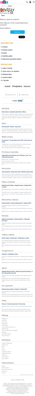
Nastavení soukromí (12, 391)
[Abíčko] (4, 3)
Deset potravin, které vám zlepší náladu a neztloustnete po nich (15, 278)
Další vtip (17, 32)
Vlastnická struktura (22, 391)
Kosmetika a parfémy (6, 351)
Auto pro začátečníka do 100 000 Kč (10, 330)
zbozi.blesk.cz (5, 325)
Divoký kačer (13, 238)
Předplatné (17, 86)
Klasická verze (11, 94)
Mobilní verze (24, 94)
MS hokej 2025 (6, 126)
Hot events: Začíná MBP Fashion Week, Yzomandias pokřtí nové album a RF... (17, 257)
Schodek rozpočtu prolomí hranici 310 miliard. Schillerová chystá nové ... (17, 209)
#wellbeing (11, 254)
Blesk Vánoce (5, 112)
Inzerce (27, 86)
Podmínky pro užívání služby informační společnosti (17, 388)
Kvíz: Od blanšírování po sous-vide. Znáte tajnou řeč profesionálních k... (17, 227)
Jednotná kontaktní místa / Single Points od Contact (17, 392)
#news (16, 254)
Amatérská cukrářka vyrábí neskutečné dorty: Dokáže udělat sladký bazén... (17, 224)
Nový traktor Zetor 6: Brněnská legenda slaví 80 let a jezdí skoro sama (17, 294)
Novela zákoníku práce (17, 203)
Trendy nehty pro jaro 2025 (17, 140)
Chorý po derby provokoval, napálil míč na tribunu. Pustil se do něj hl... (17, 129)
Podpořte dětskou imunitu (8, 271)
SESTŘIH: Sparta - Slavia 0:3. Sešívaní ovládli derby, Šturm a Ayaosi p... (17, 307)
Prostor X (4, 304)
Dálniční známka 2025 (27, 172)
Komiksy (17, 289)
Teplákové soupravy (6, 353)
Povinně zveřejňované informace (17, 393)
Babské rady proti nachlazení (23, 271)
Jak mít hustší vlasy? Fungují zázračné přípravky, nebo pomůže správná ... (16, 292)
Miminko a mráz (24, 155)
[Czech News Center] (20, 100)
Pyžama (3, 349)
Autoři (7, 86)
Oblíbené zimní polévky (8, 219)
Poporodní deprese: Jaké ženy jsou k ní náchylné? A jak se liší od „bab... (16, 281)
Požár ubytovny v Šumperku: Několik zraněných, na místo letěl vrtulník (17, 114)
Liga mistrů (18, 126)
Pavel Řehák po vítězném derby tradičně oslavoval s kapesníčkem (16, 311)
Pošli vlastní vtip (5, 13)
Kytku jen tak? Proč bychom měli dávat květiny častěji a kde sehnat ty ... (17, 260)
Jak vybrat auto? (5, 335)
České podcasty (5, 367)
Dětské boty (4, 355)
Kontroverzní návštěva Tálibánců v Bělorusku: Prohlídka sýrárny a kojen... (16, 118)
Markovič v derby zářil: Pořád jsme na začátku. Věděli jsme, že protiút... (17, 130)
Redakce (18, 380)
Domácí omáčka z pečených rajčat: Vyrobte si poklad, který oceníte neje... (16, 230)
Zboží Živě (4, 320)
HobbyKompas (5, 328)
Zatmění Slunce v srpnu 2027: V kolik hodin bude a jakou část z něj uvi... (16, 195)
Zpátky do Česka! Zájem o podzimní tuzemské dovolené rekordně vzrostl (16, 243)
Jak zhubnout (5, 140)
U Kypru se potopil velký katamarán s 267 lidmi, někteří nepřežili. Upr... (17, 116)
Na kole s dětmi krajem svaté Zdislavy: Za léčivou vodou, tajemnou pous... (16, 163)
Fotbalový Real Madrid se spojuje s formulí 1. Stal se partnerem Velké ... (17, 177)
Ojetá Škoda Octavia (6, 333)
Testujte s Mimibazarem (7, 343)
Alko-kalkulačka (6, 172)
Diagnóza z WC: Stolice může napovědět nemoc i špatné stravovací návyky (16, 276)
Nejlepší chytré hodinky (8, 185)
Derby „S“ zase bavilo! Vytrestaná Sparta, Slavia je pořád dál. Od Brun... (17, 132)
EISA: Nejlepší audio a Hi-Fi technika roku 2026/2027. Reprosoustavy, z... (17, 190)
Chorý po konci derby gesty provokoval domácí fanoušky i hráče (16, 309)
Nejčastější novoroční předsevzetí (10, 155)
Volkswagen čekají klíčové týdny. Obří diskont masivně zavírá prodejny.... (15, 206)
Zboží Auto (4, 332)
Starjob (3, 366)
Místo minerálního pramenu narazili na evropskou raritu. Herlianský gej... (16, 246)
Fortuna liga (22, 304)
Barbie (3, 346)
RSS (23, 380)
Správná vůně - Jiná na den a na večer (10, 159)
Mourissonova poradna (8, 289)
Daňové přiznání (6, 203)
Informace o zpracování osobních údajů (15, 389)
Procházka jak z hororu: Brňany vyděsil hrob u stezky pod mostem (16, 144)
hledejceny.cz (5, 318)
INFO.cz (24, 112)
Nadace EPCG (27, 203)
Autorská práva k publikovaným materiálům (17, 387)
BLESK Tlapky (5, 238)
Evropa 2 (4, 372)
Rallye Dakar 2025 (16, 172)
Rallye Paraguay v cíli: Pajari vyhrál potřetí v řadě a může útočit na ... (17, 174)
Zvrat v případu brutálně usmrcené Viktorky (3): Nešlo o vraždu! (16, 147)
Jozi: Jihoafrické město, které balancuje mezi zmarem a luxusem (16, 240)
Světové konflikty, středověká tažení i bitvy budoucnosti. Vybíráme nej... (17, 296)
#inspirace (4, 254)
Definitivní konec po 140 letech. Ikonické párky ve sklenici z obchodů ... (17, 211)
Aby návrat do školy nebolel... (8, 161)
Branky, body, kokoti (13, 304)
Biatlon (12, 126)
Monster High (5, 344)
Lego (3, 348)
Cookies (26, 389)
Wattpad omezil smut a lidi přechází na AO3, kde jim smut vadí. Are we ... (17, 263)
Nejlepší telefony (19, 185)
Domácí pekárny (19, 219)
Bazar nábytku (5, 358)
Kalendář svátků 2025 (15, 112)
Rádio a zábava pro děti (7, 369)
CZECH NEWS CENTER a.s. (20, 383)
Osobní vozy (4, 321)
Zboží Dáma (4, 323)
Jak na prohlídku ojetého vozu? (8, 327)
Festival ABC (23, 289)
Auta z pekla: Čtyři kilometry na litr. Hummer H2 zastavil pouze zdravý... (17, 175)
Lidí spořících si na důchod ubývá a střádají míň (12, 145)
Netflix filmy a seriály (23, 238)
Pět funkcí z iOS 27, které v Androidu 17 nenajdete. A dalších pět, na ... (17, 192)
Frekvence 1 (4, 371)
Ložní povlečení (5, 356)
